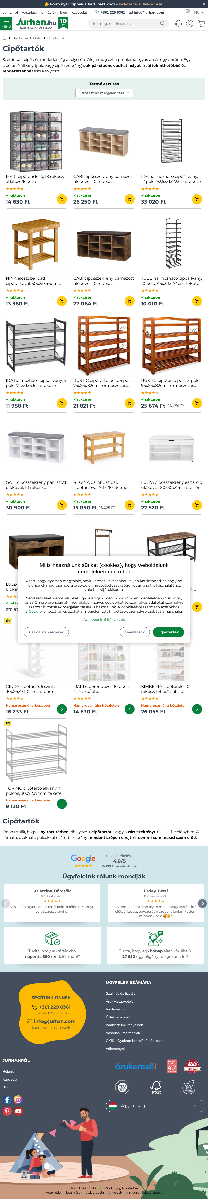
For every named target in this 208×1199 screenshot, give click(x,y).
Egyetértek (168, 632)
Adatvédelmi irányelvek (104, 619)
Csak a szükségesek (46, 632)
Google (35, 611)
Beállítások (135, 632)
